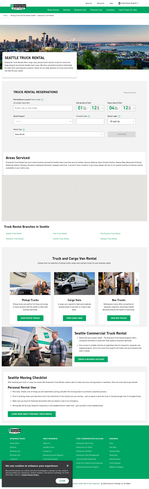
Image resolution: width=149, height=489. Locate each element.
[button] (80, 191)
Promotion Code (81, 116)
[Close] (67, 465)
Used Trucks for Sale (128, 9)
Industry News (114, 459)
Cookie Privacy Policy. (30, 475)
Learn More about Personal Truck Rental (31, 414)
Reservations (53, 9)
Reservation (14, 443)
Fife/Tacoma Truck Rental (110, 233)
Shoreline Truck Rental (15, 239)
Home (5, 15)
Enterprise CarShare (84, 451)
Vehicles (66, 9)
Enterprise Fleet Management (87, 455)
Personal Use (96, 9)
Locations (110, 9)
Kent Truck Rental (60, 233)
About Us (89, 3)
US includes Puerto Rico (21, 103)
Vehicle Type (17, 129)
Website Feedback (116, 467)
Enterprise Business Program (87, 467)
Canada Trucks (48, 447)
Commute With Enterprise (86, 459)
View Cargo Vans (74, 318)
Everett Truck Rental (61, 239)
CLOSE (62, 481)
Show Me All (19, 134)
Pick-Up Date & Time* (83, 103)
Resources (100, 3)
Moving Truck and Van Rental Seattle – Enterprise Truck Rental (32, 15)
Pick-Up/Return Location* (26, 99)
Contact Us (47, 451)
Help (111, 3)
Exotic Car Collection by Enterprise (89, 463)
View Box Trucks (119, 318)
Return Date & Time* (115, 103)
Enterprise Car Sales (84, 447)
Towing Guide (114, 451)
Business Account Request (53, 455)
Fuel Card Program (50, 459)
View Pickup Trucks (30, 318)
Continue (121, 134)
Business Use (80, 9)
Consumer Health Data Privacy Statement (85, 483)
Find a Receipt (114, 463)
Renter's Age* (112, 116)
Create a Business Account (91, 359)
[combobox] (130, 3)
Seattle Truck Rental (14, 233)
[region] (37, 474)
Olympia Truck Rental (108, 239)
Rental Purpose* (19, 116)
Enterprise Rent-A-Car (84, 443)
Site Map (112, 447)
